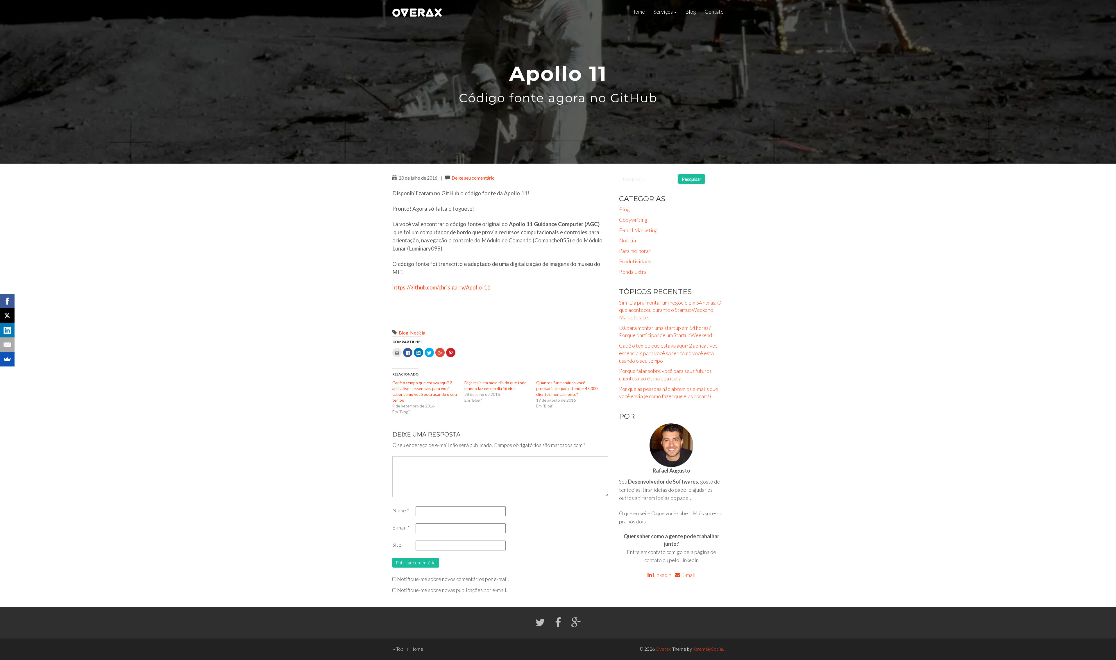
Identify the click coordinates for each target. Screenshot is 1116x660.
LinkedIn (662, 575)
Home (638, 11)
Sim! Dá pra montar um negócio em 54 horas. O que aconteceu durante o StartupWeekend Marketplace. (670, 310)
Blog (690, 11)
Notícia (417, 332)
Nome (400, 510)
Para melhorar (635, 251)
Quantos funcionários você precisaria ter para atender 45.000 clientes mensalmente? (567, 388)
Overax (663, 649)
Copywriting (633, 220)
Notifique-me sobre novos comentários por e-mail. (453, 579)
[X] (7, 315)
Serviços (664, 11)
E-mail (400, 527)
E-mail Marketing (638, 230)
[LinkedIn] (7, 330)
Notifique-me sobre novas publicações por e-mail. (452, 590)
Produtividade (635, 261)
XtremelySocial (708, 649)
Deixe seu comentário (473, 177)
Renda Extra (633, 272)
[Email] (7, 344)
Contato (714, 11)
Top (399, 649)
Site (396, 544)
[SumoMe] (7, 359)
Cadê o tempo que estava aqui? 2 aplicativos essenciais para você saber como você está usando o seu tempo (668, 353)
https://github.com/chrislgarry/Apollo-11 (441, 287)
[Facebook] (7, 301)
